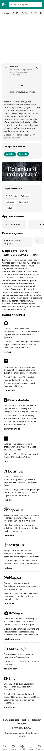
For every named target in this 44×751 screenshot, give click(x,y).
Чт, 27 (34, 13)
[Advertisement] (22, 39)
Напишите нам (11, 720)
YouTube (9, 207)
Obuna (22, 736)
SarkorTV (23, 154)
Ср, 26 (25, 13)
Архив (6, 13)
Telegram (25, 196)
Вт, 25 (15, 13)
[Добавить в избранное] (37, 67)
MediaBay (10, 154)
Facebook (23, 202)
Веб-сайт (13, 196)
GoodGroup (31, 733)
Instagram (10, 202)
